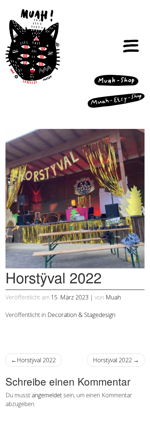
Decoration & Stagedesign (81, 315)
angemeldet (47, 395)
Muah (113, 297)
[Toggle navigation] (131, 47)
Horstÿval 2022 (36, 360)
